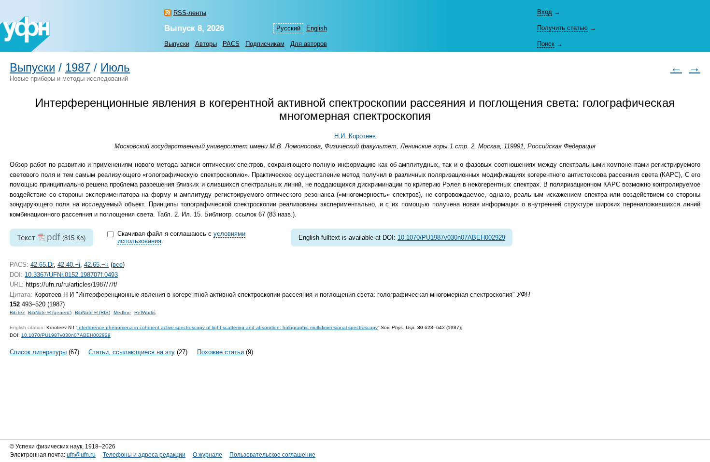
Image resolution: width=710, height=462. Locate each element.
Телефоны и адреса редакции (144, 454)
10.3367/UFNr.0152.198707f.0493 (71, 274)
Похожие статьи (220, 352)
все (118, 264)
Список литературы (38, 352)
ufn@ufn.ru (81, 454)
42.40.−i (68, 264)
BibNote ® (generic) (49, 312)
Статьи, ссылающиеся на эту (131, 352)
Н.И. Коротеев (355, 136)
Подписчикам (264, 43)
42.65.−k (96, 264)
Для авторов (308, 43)
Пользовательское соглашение (272, 454)
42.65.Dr (42, 264)
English (316, 28)
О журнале (207, 454)
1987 (77, 67)
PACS (231, 43)
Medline (122, 312)
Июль (115, 67)
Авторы (206, 43)
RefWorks (145, 312)
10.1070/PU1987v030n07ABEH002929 (451, 237)
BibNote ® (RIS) (92, 312)
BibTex (17, 312)
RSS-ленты (189, 12)
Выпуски (176, 43)
